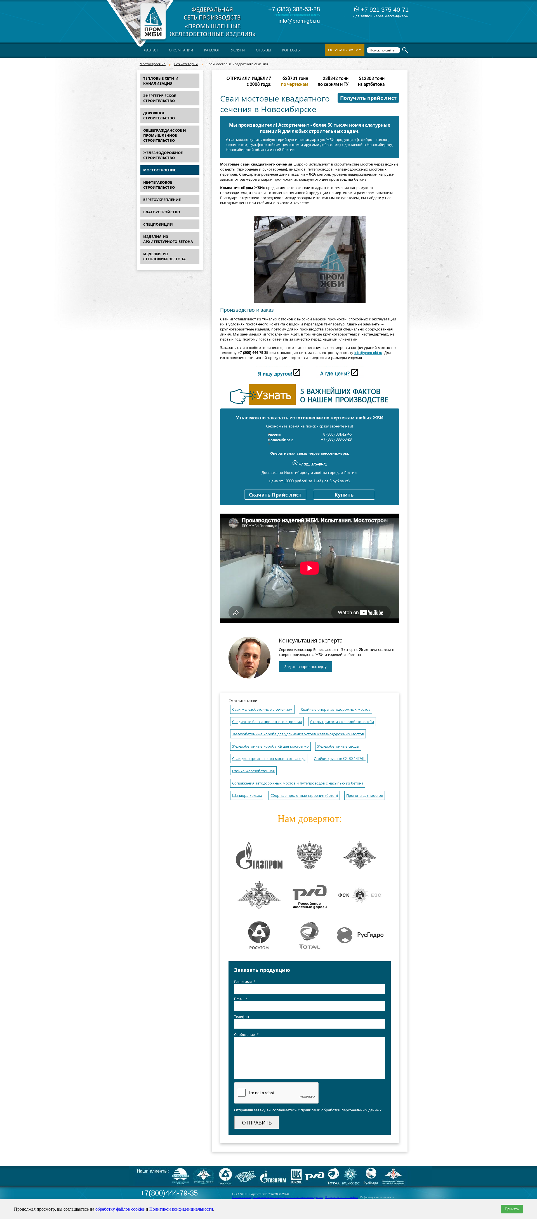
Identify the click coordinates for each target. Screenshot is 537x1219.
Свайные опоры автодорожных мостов (335, 709)
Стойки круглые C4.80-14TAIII (340, 759)
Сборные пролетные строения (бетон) (304, 795)
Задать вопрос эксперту (305, 667)
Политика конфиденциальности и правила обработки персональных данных (277, 1197)
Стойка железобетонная (253, 771)
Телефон (241, 1017)
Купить (344, 495)
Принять (512, 1209)
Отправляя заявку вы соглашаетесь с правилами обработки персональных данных (307, 1110)
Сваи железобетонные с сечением (262, 709)
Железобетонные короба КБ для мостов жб (270, 746)
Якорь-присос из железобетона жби (342, 722)
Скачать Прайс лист (275, 495)
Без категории (186, 64)
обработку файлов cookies (120, 1209)
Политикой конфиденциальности (181, 1209)
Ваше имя (244, 982)
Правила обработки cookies (341, 1197)
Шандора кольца (247, 795)
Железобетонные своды (338, 746)
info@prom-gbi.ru (299, 21)
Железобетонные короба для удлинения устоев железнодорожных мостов (298, 734)
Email (240, 999)
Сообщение (246, 1035)
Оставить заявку (344, 50)
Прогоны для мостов (364, 795)
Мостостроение (153, 64)
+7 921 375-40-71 (384, 9)
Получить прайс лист (368, 98)
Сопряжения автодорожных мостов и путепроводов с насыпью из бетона (297, 783)
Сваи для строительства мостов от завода (268, 759)
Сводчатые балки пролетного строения (267, 722)
